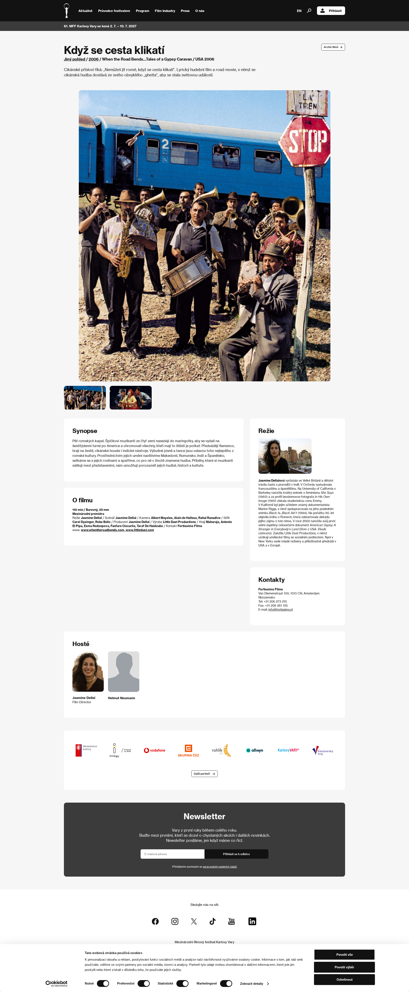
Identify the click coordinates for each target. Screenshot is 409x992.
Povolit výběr (344, 967)
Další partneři (202, 773)
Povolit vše (344, 954)
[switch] (144, 983)
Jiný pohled (74, 59)
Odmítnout (345, 979)
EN (299, 11)
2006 (94, 59)
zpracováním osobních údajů (220, 866)
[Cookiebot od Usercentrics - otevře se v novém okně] (56, 983)
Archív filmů (331, 46)
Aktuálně (85, 11)
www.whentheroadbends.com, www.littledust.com (117, 530)
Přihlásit (335, 11)
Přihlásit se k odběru (236, 853)
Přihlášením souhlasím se (204, 866)
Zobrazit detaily (251, 983)
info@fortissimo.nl (280, 609)
